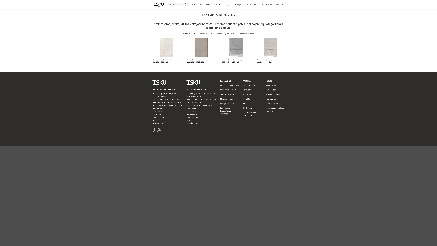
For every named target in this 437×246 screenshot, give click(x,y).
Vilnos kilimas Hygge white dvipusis (166, 60)
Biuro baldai (255, 4)
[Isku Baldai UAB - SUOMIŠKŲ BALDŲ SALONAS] (158, 4)
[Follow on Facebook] (154, 130)
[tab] (189, 33)
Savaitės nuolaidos (214, 4)
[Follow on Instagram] (159, 130)
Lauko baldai (197, 4)
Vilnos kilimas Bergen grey (232, 60)
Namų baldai (240, 4)
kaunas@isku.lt (192, 111)
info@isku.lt (157, 111)
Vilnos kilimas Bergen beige (197, 60)
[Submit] (186, 4)
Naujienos (228, 4)
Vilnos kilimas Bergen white (267, 60)
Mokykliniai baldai (273, 4)
